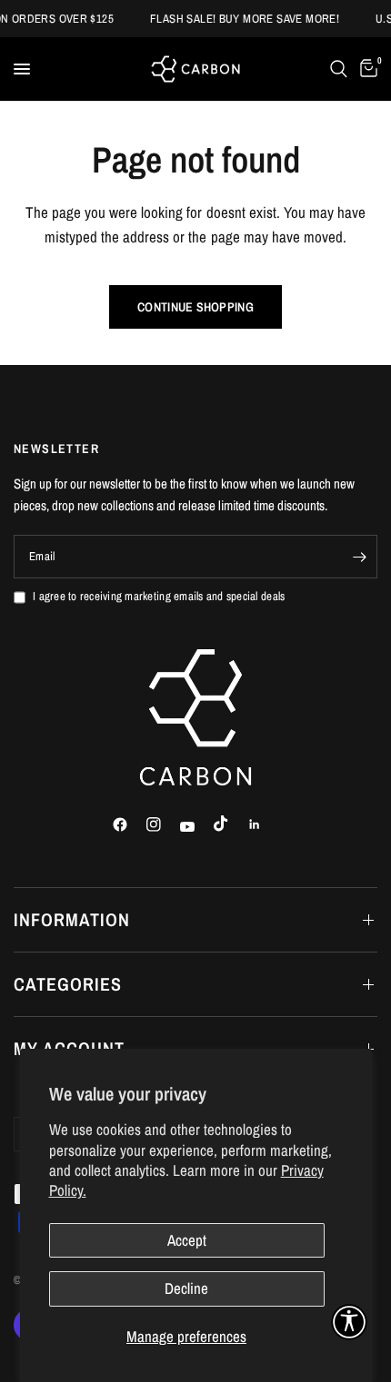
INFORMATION (72, 919)
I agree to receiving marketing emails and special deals (159, 596)
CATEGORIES (68, 984)
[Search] (339, 69)
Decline (186, 1288)
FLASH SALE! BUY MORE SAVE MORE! (241, 19)
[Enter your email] (359, 556)
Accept (186, 1239)
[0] (365, 69)
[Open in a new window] (128, 824)
